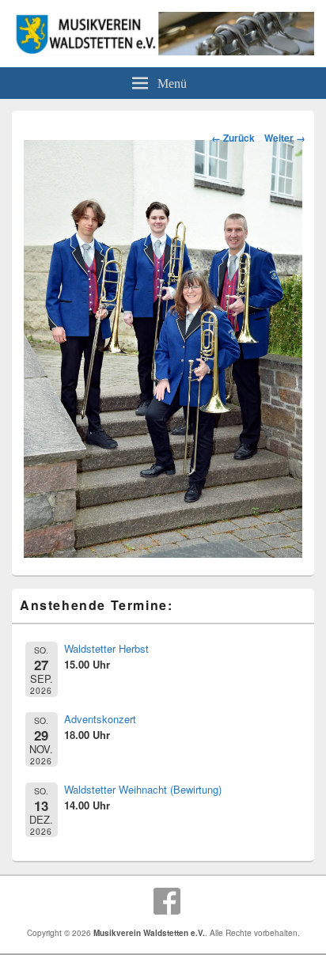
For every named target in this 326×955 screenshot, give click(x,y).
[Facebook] (167, 901)
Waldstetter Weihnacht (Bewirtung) (143, 789)
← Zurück (233, 138)
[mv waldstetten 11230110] (163, 553)
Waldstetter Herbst (106, 648)
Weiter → (284, 138)
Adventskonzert (100, 718)
